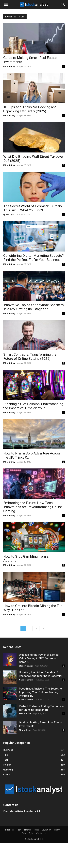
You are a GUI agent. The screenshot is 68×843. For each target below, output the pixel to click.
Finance (27, 829)
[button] (5, 4)
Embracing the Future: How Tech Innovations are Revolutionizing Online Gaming (32, 507)
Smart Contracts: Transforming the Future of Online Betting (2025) (29, 356)
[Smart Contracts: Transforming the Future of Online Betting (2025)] (34, 335)
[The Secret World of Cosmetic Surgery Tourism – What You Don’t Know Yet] (34, 187)
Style (31, 833)
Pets (24, 833)
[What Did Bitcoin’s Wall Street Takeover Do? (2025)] (34, 137)
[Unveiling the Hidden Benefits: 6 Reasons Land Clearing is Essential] (10, 677)
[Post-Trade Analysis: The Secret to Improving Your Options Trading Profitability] (10, 693)
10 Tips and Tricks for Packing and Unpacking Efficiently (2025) (30, 109)
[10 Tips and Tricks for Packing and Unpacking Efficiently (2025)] (34, 88)
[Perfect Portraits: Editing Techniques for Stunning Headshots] (10, 710)
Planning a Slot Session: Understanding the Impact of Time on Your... (33, 406)
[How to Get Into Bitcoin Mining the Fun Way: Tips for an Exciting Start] (34, 587)
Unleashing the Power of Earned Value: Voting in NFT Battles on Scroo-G (39, 658)
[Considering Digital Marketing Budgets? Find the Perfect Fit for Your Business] (34, 236)
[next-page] (43, 628)
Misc (36, 829)
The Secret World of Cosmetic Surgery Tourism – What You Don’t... (32, 208)
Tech (19, 829)
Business (9, 829)
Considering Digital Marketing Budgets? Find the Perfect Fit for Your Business (33, 258)
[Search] (63, 4)
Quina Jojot (8, 214)
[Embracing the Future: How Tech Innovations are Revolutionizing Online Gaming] (34, 483)
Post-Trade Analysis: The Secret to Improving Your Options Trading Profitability (40, 692)
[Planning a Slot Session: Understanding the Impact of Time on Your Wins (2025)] (34, 385)
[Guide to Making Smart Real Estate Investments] (34, 38)
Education (46, 829)
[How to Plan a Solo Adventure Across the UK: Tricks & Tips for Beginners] (34, 434)
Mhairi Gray (9, 66)
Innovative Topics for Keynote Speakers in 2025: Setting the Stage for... (33, 307)
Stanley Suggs (26, 666)
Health (57, 829)
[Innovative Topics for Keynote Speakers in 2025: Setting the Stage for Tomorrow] (34, 286)
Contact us (41, 833)
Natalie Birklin (26, 680)
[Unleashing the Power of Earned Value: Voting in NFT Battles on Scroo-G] (10, 659)
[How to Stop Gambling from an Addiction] (34, 537)
